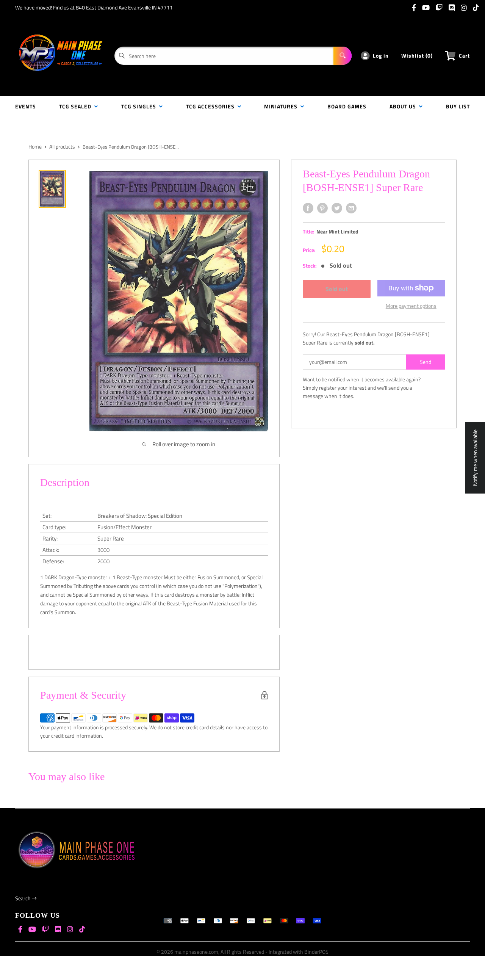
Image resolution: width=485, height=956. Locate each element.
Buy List (458, 106)
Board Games (346, 106)
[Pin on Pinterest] (322, 208)
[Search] (342, 56)
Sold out (336, 288)
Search (23, 898)
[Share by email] (351, 208)
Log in (381, 56)
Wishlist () (417, 56)
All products (62, 146)
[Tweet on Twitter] (337, 208)
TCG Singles (140, 106)
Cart (464, 56)
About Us (404, 106)
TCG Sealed (76, 106)
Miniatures (282, 106)
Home (35, 146)
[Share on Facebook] (308, 208)
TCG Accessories (212, 106)
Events (25, 106)
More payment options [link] (411, 306)
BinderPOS (316, 952)
